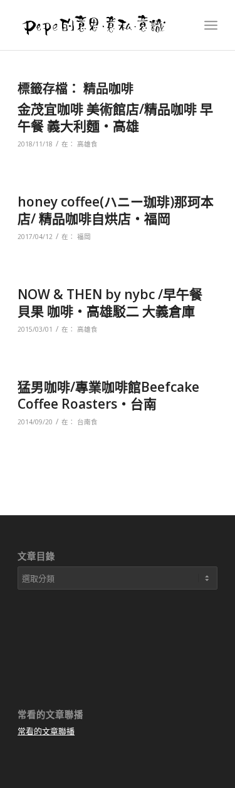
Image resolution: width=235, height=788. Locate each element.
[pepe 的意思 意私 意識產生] (97, 25)
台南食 (87, 421)
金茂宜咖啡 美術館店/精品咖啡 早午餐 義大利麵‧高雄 (115, 117)
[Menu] (210, 25)
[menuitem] (210, 25)
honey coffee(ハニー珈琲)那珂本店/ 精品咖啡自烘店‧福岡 (116, 210)
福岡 (84, 236)
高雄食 (87, 144)
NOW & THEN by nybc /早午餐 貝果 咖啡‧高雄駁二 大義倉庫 (110, 302)
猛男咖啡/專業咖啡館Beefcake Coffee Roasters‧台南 (108, 395)
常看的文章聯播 (46, 731)
